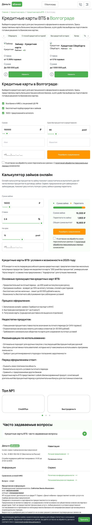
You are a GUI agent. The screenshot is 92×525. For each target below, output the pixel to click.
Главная (5, 12)
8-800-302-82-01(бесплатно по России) (24, 454)
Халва (76, 36)
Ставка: (5, 212)
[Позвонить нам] (81, 4)
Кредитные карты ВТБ (35, 12)
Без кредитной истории (60, 36)
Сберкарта (12, 36)
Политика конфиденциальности (61, 475)
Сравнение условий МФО (12, 475)
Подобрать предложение (68, 154)
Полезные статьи (55, 459)
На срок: (5, 228)
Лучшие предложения (57, 454)
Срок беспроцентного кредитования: (62, 123)
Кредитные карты (18, 12)
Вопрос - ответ (8, 481)
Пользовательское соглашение (61, 480)
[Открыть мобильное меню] (87, 4)
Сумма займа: (7, 196)
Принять (84, 519)
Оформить (25, 74)
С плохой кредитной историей (34, 36)
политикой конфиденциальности (28, 522)
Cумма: (5, 123)
